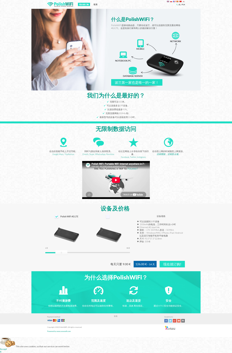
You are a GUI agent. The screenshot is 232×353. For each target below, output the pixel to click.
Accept (3, 349)
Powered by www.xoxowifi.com (59, 331)
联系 (96, 4)
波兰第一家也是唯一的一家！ (137, 82)
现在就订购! (172, 264)
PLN (183, 4)
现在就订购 (84, 4)
